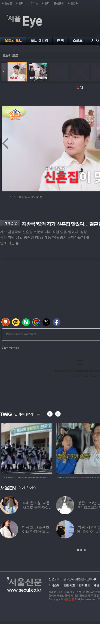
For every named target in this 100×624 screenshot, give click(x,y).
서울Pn (20, 3)
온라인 (85, 579)
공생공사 (59, 3)
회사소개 (54, 585)
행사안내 (84, 585)
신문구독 (54, 579)
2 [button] (81, 550)
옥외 (92, 579)
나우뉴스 (33, 3)
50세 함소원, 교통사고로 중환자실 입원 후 (35, 507)
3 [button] (85, 550)
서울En (46, 3)
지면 (78, 579)
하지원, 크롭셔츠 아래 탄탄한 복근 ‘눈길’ (35, 531)
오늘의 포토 (10, 55)
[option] (25, 447)
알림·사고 (69, 585)
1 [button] (78, 550)
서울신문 (7, 3)
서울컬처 (73, 3)
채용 (96, 585)
